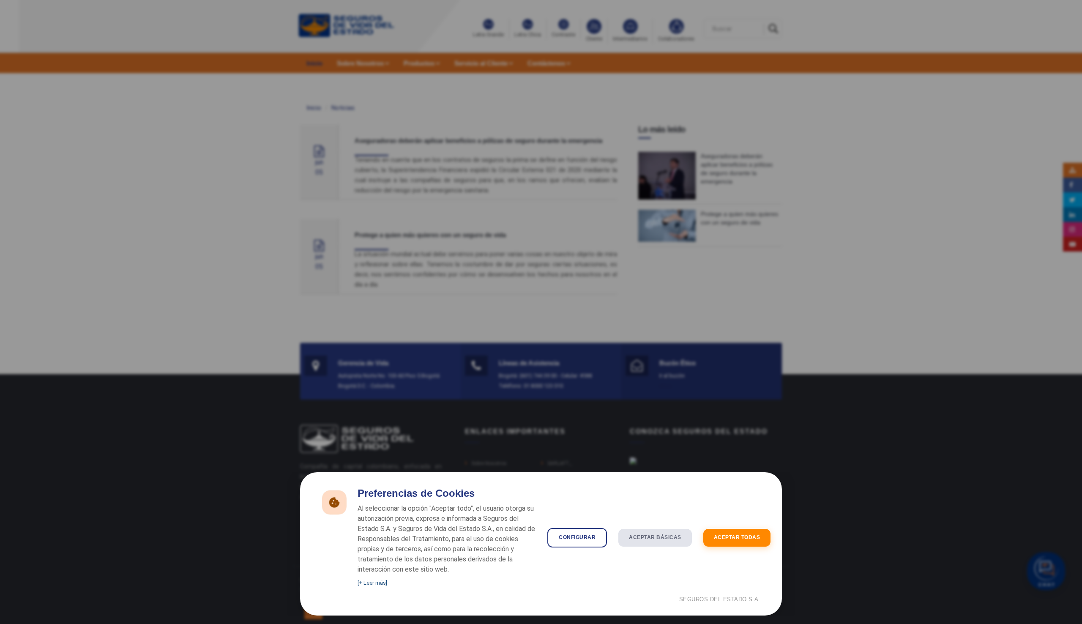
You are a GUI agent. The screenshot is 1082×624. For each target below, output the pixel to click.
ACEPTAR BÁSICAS (655, 537)
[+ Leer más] (372, 583)
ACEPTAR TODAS (737, 537)
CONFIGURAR (577, 537)
